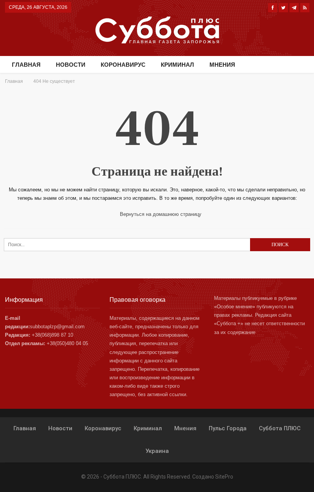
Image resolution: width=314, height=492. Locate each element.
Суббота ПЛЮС (280, 428)
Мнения (222, 64)
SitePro (224, 477)
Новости (70, 64)
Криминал (177, 64)
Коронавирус (123, 64)
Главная (26, 64)
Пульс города (228, 428)
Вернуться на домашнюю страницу (159, 214)
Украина (157, 451)
